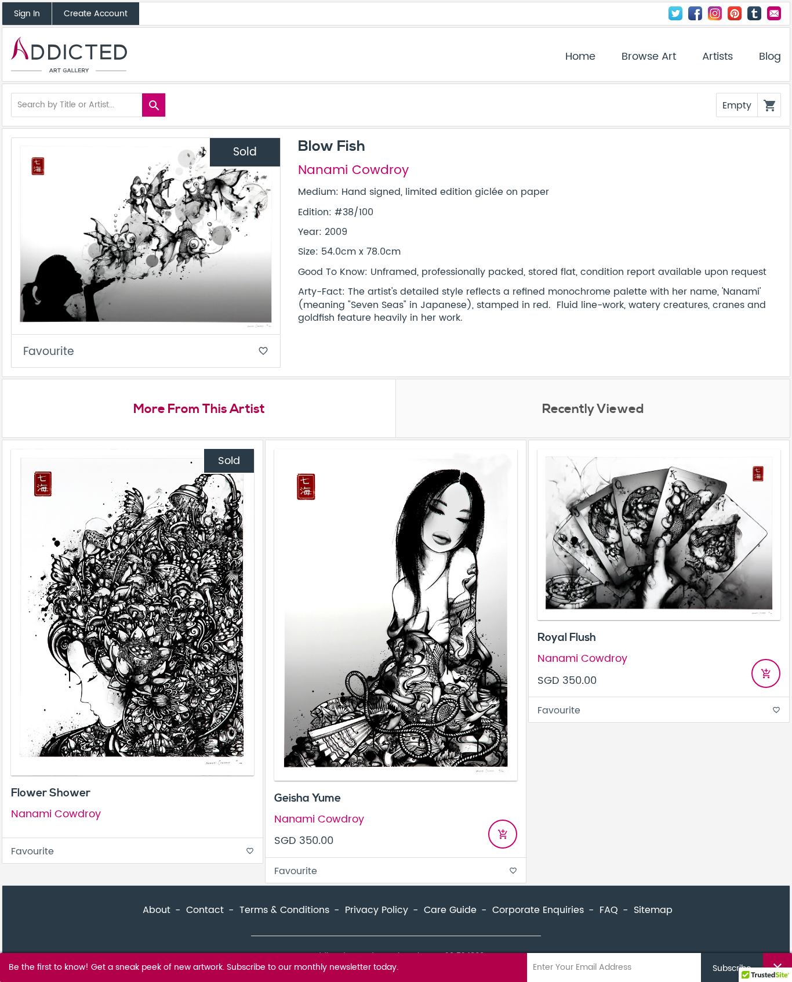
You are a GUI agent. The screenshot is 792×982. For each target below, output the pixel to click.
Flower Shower (50, 793)
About (156, 910)
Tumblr (754, 13)
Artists (717, 57)
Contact (774, 13)
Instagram (715, 13)
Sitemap (653, 910)
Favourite (145, 352)
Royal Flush (566, 637)
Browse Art (649, 57)
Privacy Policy (376, 910)
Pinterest (735, 13)
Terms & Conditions (284, 910)
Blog (770, 57)
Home (580, 57)
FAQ (609, 910)
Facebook (695, 13)
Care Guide (450, 910)
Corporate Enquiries (538, 910)
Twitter (675, 13)
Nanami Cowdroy (353, 170)
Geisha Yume (307, 798)
